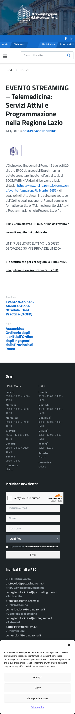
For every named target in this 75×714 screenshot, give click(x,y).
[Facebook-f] (66, 38)
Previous (11, 297)
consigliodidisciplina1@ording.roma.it (29, 618)
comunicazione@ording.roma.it (25, 609)
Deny (37, 688)
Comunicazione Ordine (39, 131)
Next (8, 324)
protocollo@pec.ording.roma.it (25, 583)
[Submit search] (68, 55)
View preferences (37, 698)
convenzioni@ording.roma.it (23, 635)
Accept (37, 677)
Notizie (25, 70)
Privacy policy (37, 707)
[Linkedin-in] (72, 38)
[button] (69, 645)
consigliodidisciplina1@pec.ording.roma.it (32, 592)
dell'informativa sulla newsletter (41, 547)
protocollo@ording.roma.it (22, 601)
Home (9, 70)
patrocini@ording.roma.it (22, 627)
